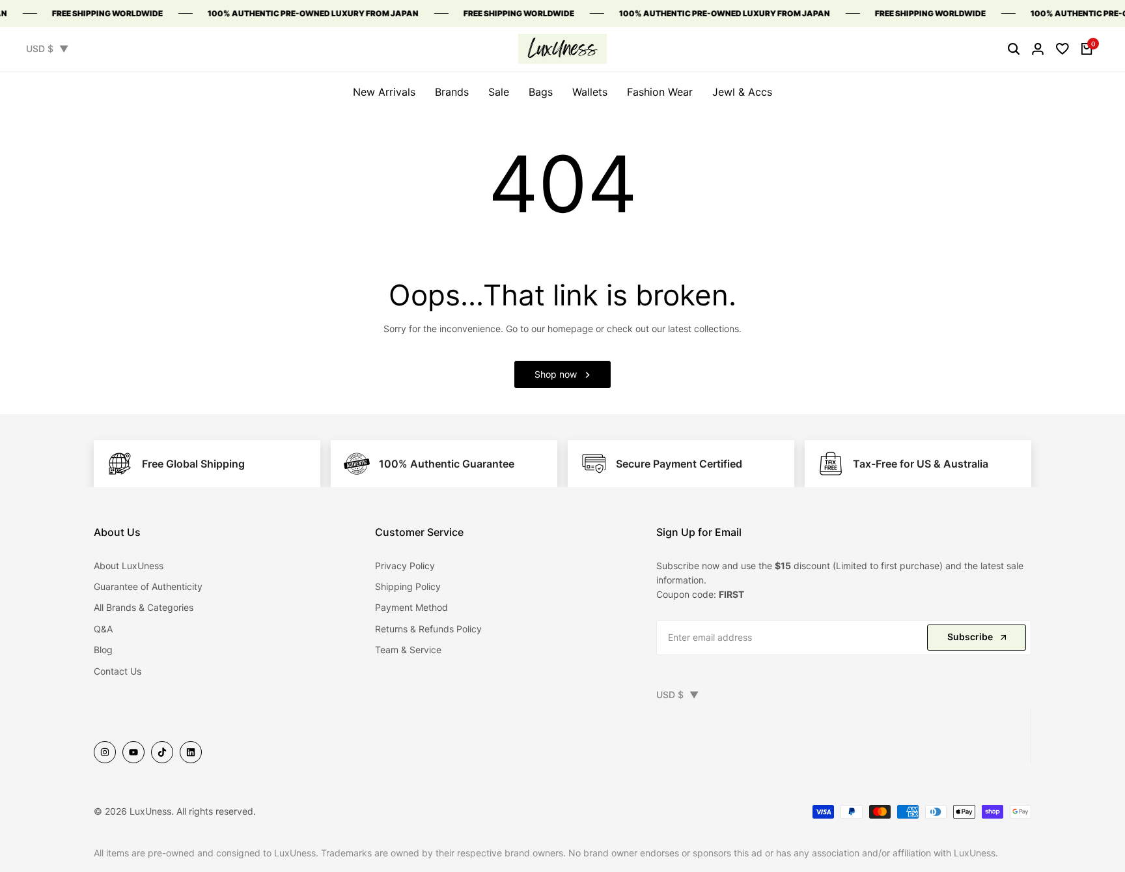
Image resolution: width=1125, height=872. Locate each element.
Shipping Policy (408, 586)
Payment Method (411, 607)
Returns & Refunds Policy (428, 628)
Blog (103, 649)
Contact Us (117, 671)
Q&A (103, 628)
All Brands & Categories (143, 607)
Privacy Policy (405, 565)
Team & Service (408, 649)
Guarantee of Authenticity (148, 586)
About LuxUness (128, 565)
